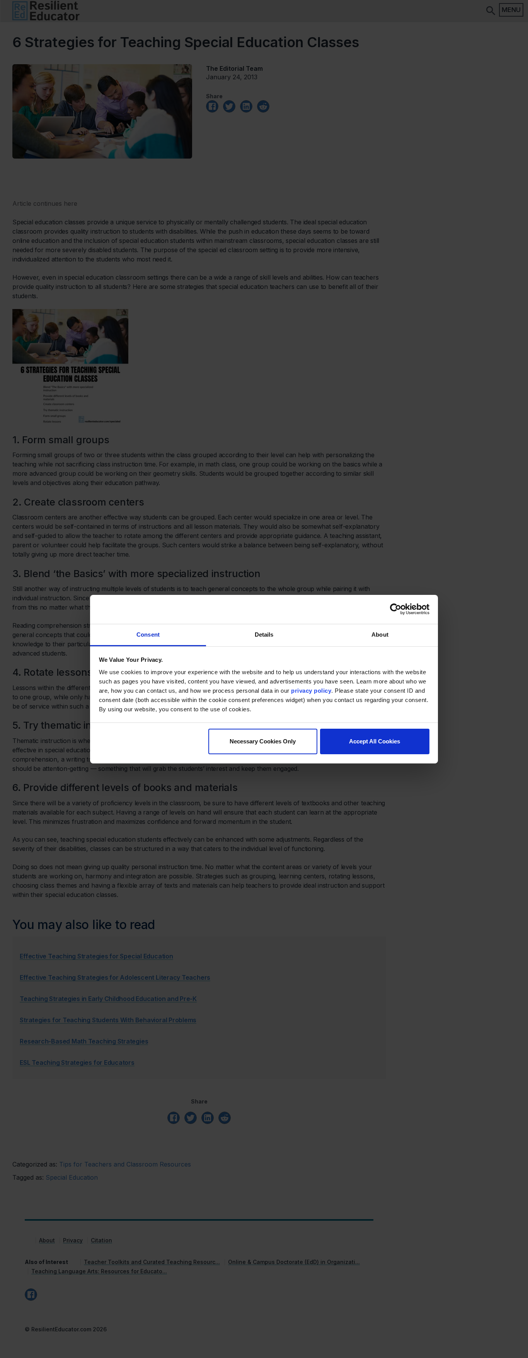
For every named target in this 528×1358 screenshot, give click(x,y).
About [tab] (379, 634)
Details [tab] (264, 634)
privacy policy (311, 690)
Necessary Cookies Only (263, 741)
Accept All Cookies (374, 741)
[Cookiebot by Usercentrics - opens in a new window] (395, 609)
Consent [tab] (148, 634)
